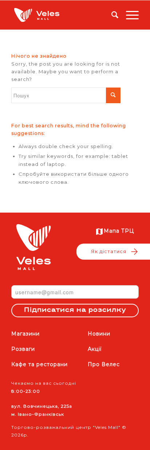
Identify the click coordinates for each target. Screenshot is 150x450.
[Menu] (129, 15)
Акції (95, 349)
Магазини (25, 333)
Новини (99, 333)
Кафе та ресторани (39, 364)
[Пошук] (111, 15)
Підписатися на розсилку (75, 310)
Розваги (23, 349)
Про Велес (104, 364)
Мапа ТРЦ (119, 231)
